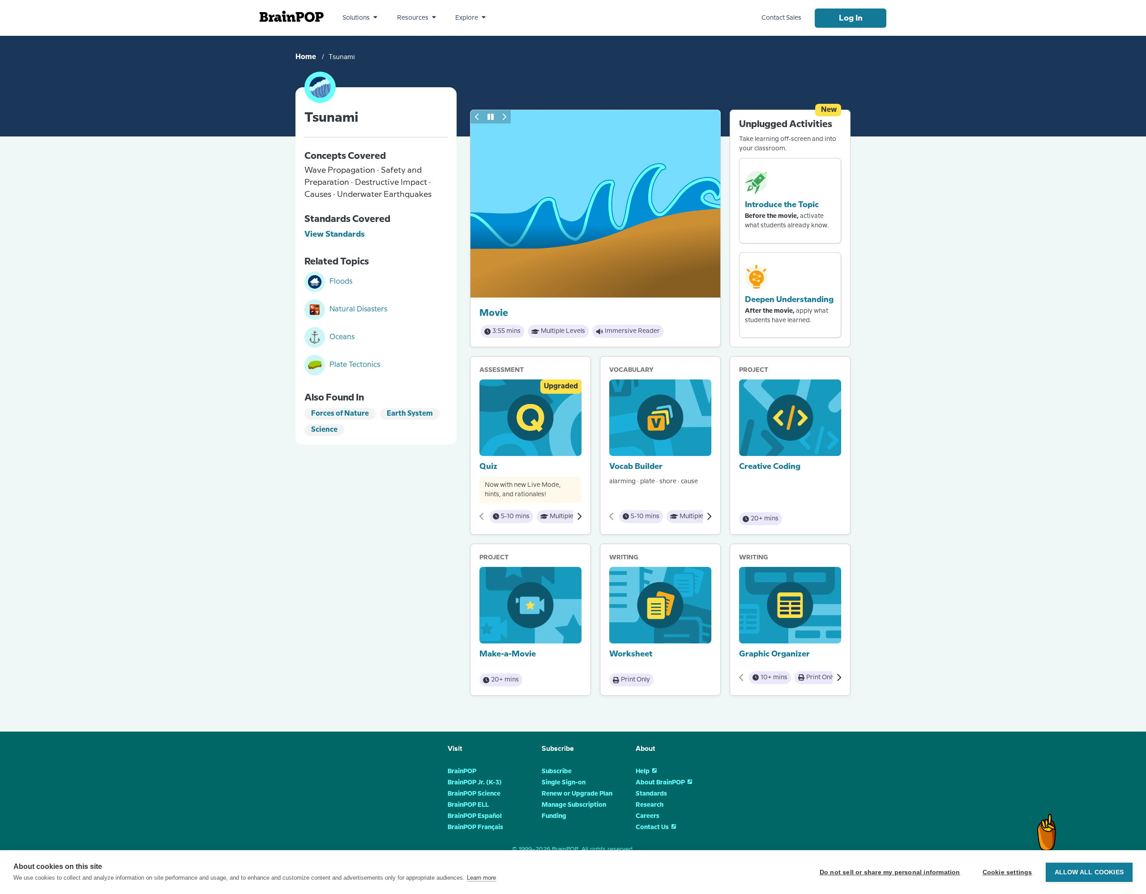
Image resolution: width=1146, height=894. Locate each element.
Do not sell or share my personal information (890, 872)
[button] (360, 18)
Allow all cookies (1089, 872)
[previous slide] (477, 116)
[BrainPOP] (292, 16)
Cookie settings (1007, 872)
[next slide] (504, 116)
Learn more (481, 877)
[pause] (490, 116)
